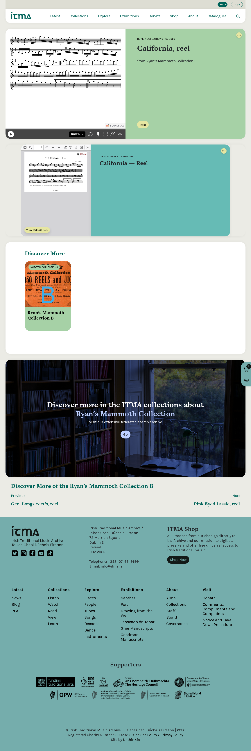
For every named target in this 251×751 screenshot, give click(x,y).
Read (52, 611)
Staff (170, 611)
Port (124, 604)
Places (90, 598)
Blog (16, 604)
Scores (170, 38)
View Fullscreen (37, 229)
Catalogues (217, 16)
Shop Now (178, 560)
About (193, 16)
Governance (177, 623)
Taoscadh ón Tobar (138, 622)
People (90, 604)
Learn (53, 623)
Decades (92, 623)
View (52, 617)
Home (140, 38)
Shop (174, 16)
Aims (171, 598)
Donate (154, 16)
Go (125, 434)
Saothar (128, 598)
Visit (207, 589)
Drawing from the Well (137, 613)
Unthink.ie (131, 740)
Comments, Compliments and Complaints (219, 609)
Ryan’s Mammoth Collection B (111, 486)
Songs (90, 617)
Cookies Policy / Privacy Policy (158, 735)
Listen (53, 598)
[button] (246, 369)
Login (237, 4)
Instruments (95, 636)
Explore (104, 16)
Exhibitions (129, 16)
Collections (79, 16)
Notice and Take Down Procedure (217, 622)
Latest (55, 16)
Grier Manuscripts (137, 628)
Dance (90, 630)
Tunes (89, 611)
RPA (15, 611)
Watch (54, 604)
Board (171, 617)
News (16, 598)
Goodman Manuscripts (132, 637)
